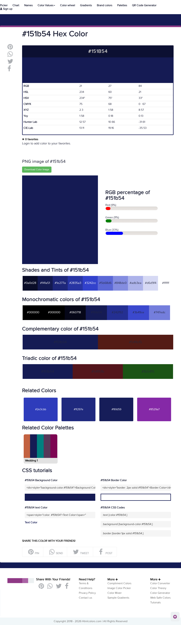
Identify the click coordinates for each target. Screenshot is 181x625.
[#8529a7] (154, 397)
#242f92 (117, 312)
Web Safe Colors (160, 597)
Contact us (85, 597)
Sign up (7, 9)
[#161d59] (116, 397)
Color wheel (67, 5)
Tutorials (155, 602)
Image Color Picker (119, 588)
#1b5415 (148, 371)
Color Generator (160, 593)
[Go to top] (175, 616)
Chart (16, 5)
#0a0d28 (30, 283)
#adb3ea (135, 283)
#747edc (159, 312)
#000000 (33, 312)
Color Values (45, 5)
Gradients (86, 5)
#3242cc (90, 283)
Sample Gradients (118, 597)
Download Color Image (36, 169)
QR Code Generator (144, 5)
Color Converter (160, 583)
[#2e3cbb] (40, 397)
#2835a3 (75, 283)
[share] (10, 55)
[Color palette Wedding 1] (40, 456)
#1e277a (60, 283)
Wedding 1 (31, 460)
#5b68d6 (105, 283)
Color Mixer (114, 593)
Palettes (122, 5)
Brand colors (104, 5)
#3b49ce (138, 312)
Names (28, 5)
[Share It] (9, 70)
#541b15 (135, 342)
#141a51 (45, 283)
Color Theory (158, 588)
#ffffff (165, 283)
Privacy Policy (87, 593)
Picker (4, 5)
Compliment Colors (119, 583)
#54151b (97, 371)
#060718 (75, 312)
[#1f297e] (78, 397)
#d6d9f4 (150, 283)
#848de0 (120, 283)
